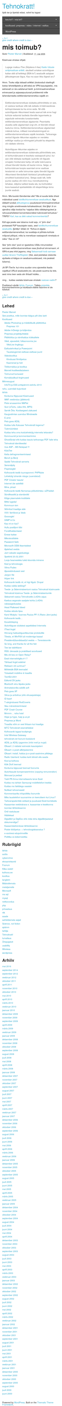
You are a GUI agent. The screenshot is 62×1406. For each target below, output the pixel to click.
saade (5, 916)
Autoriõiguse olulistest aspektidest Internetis (25, 625)
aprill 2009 (7, 1024)
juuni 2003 (7, 1262)
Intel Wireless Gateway (15, 735)
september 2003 (10, 1251)
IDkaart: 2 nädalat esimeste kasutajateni (23, 746)
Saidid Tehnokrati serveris (16, 461)
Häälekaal (9, 815)
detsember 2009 (10, 1013)
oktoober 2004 (9, 1214)
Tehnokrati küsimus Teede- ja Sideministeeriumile (28, 593)
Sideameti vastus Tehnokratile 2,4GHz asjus (25, 596)
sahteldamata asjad (11, 919)
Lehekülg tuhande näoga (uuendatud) (22, 476)
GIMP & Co (9, 519)
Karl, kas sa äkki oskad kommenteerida (29, 216)
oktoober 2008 (9, 1046)
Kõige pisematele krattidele (17, 498)
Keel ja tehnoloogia (13, 563)
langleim (6, 879)
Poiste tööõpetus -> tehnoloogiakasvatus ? (24, 829)
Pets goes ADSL (12, 421)
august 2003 (8, 1254)
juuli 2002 (6, 1302)
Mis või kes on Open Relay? (17, 654)
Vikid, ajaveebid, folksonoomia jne (20, 341)
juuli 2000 (6, 1389)
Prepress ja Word (12, 720)
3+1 (5, 38)
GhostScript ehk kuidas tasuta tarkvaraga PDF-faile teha (31, 439)
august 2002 (8, 1298)
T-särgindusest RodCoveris (17, 702)
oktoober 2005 (9, 1170)
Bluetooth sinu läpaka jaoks (17, 683)
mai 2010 (6, 995)
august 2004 (8, 1221)
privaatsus (7, 908)
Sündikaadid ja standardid (16, 494)
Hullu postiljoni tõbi (13, 527)
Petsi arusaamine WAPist (16, 403)
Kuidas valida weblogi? (15, 585)
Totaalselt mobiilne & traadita (18, 672)
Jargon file (9, 574)
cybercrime (7, 857)
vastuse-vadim (48, 279)
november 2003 (9, 1243)
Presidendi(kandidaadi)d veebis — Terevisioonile (27, 640)
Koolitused (7, 319)
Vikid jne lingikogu (14, 344)
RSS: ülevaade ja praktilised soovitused (23, 651)
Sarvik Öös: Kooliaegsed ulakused (20, 410)
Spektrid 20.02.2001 (14, 556)
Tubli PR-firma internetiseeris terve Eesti (23, 778)
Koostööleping (11, 621)
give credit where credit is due (17, 40)
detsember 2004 (10, 1207)
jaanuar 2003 (8, 1280)
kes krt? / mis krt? (13, 19)
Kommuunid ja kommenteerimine (20, 435)
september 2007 (10, 1086)
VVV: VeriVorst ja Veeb (15, 512)
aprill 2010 (7, 999)
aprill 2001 (7, 1357)
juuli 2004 (6, 1225)
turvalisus (6, 938)
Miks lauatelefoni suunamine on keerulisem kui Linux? (30, 797)
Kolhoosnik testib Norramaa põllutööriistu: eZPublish (29, 490)
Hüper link (9, 578)
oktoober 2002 (9, 1291)
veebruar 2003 (9, 1276)
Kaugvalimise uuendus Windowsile (20, 414)
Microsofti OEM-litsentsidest (17, 545)
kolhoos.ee (7, 872)
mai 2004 (6, 1232)
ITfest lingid (9, 629)
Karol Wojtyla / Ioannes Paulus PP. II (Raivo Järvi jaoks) (30, 614)
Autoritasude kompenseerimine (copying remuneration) (30, 771)
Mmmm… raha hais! (14, 713)
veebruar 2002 (9, 1320)
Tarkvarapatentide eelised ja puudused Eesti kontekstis (30, 800)
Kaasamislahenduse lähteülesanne (21, 825)
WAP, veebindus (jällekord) (17, 399)
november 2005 (9, 1167)
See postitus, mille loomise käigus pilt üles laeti (24, 315)
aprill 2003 (7, 1269)
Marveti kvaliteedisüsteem (16, 370)
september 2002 (10, 1295)
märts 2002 (7, 1316)
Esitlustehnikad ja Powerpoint (18, 348)
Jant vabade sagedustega (16, 552)
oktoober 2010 (9, 991)
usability (6, 945)
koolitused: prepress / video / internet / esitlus (26, 25)
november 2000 (9, 1375)
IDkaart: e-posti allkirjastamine (18, 749)
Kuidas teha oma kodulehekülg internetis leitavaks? (28, 432)
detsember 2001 (10, 1327)
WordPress (10, 31)
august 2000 (8, 1386)
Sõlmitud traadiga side (15, 509)
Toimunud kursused (13, 373)
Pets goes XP (10, 691)
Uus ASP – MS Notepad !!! (16, 446)
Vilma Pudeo (10, 567)
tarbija (5, 930)
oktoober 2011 (9, 980)
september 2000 (10, 1382)
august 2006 (8, 1134)
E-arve (7, 417)
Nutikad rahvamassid (14, 789)
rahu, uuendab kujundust (14, 388)
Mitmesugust (8, 381)
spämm (5, 927)
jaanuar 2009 (8, 1035)
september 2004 (10, 1218)
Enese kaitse (10, 534)
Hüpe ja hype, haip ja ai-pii (17, 716)
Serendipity (9, 465)
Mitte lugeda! (10, 501)
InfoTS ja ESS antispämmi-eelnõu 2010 (23, 384)
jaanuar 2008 (8, 1072)
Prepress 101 (12, 326)
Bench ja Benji (11, 457)
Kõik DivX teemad (12, 764)
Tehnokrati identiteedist (15, 443)
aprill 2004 (7, 1236)
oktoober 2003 (9, 1247)
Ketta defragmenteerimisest (17, 454)
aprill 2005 (7, 1192)
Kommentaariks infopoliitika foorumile (22, 793)
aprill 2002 (7, 1313)
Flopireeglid (9, 468)
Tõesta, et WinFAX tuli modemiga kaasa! (23, 636)
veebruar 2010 (9, 1006)
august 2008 (8, 1054)
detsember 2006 (10, 1119)
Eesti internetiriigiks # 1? (16, 658)
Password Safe (11, 541)
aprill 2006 (7, 1148)
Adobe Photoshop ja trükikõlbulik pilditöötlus (25, 322)
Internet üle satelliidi (13, 483)
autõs (5, 854)
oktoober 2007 (9, 1083)
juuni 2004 (7, 1229)
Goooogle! (9, 516)
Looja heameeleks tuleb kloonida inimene (24, 560)
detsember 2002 (10, 1283)
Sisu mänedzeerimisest (15, 705)
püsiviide (45, 285)
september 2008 (10, 1050)
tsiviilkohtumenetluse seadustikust (35, 199)
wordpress (7, 952)
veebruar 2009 (9, 1032)
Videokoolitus (10, 355)
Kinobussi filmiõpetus (16, 359)
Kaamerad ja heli (14, 362)
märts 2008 (7, 1068)
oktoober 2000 (9, 1379)
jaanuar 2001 (8, 1367)
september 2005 (10, 1174)
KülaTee (8, 450)
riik (3, 912)
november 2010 (9, 988)
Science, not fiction (11, 923)
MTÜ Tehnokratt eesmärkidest (18, 727)
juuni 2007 (7, 1097)
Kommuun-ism (11, 505)
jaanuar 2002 (8, 1324)
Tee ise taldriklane (13, 647)
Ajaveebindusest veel (14, 571)
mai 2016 (6, 966)
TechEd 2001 (10, 676)
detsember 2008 (10, 1039)
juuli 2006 (6, 1138)
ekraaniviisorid (9, 861)
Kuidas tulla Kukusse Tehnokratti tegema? (24, 425)
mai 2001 (6, 1353)
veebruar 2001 (9, 1364)
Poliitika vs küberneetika (15, 836)
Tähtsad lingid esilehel (14, 662)
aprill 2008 (7, 1064)
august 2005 (8, 1178)
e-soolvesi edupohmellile (16, 833)
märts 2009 (7, 1028)
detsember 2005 (10, 1163)
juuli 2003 (6, 1258)
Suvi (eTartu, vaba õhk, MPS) (18, 406)
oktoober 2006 (9, 1127)
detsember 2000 (10, 1371)
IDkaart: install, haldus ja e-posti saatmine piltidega (28, 753)
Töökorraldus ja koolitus (15, 366)
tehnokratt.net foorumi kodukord (19, 738)
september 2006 (10, 1130)
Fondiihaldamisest (13, 530)
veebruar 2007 (9, 1112)
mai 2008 (6, 1061)
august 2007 (8, 1090)
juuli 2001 (6, 1346)
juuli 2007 (6, 1094)
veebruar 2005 (9, 1199)
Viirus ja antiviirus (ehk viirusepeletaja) (22, 694)
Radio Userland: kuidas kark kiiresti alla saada (26, 756)
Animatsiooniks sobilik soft (16, 687)
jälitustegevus (23, 202)
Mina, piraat (10, 487)
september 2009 (10, 1021)
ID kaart (8, 698)
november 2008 (9, 1043)
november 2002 (9, 1287)
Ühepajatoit (7, 941)
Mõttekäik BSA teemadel (16, 669)
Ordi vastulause (11, 811)
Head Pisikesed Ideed (14, 607)
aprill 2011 (7, 984)
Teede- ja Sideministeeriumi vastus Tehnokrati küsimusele (32, 589)
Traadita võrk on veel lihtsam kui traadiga (23, 724)
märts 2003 (7, 1273)
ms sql (5, 894)
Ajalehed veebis (11, 549)
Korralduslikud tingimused (16, 377)
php (4, 905)
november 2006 (9, 1123)
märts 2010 (7, 1002)
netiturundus (8, 901)
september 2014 (10, 970)
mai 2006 (6, 1145)
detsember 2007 (10, 1075)
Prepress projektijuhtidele (16, 333)
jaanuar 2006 (8, 1159)
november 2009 (9, 1017)
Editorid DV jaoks (12, 680)
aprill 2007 (7, 1105)
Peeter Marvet (15, 53)
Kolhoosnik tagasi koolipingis (18, 731)
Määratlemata (8, 883)
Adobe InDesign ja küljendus (17, 330)
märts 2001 (7, 1360)
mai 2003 (6, 1265)
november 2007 (9, 1079)
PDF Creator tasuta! (13, 479)
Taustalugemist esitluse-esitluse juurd (24, 351)
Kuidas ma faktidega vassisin (18, 786)
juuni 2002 (7, 1305)
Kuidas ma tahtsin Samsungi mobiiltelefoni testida (27, 782)
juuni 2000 (7, 1393)
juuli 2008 (6, 1057)
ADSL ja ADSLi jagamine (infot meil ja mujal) (25, 742)
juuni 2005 (7, 1185)
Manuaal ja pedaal (13, 775)
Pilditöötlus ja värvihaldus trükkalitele (21, 337)
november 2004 (9, 1211)
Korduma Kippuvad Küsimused (19, 395)
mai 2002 (6, 1309)
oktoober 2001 (9, 1335)
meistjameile (8, 887)
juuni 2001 (7, 1349)
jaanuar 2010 (8, 1010)
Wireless (6, 949)
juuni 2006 (7, 1141)
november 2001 (9, 1331)
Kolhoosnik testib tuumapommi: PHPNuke (24, 472)
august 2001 (8, 1342)
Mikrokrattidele (11, 538)
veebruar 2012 (9, 977)
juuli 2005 (6, 1181)
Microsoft (6, 890)
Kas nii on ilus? (11, 523)
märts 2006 (7, 1152)
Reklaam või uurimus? (15, 665)
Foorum (29, 285)
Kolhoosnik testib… (13, 618)
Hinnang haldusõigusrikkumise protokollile (24, 632)
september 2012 (10, 973)
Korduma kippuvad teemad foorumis (21, 767)
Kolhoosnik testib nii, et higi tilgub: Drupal (23, 582)
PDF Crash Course (13, 709)
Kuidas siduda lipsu (13, 611)
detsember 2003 (10, 1240)
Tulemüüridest (11, 428)
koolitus (5, 876)
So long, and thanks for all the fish (20, 643)
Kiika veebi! (7, 868)
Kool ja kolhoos (11, 760)
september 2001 (10, 1338)
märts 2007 (7, 1108)
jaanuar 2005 (8, 1203)
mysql (5, 898)
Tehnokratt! (18, 5)
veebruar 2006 (9, 1156)
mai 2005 (6, 1189)
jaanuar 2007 (8, 1116)
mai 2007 (6, 1101)
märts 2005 (7, 1196)
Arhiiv (21, 285)
